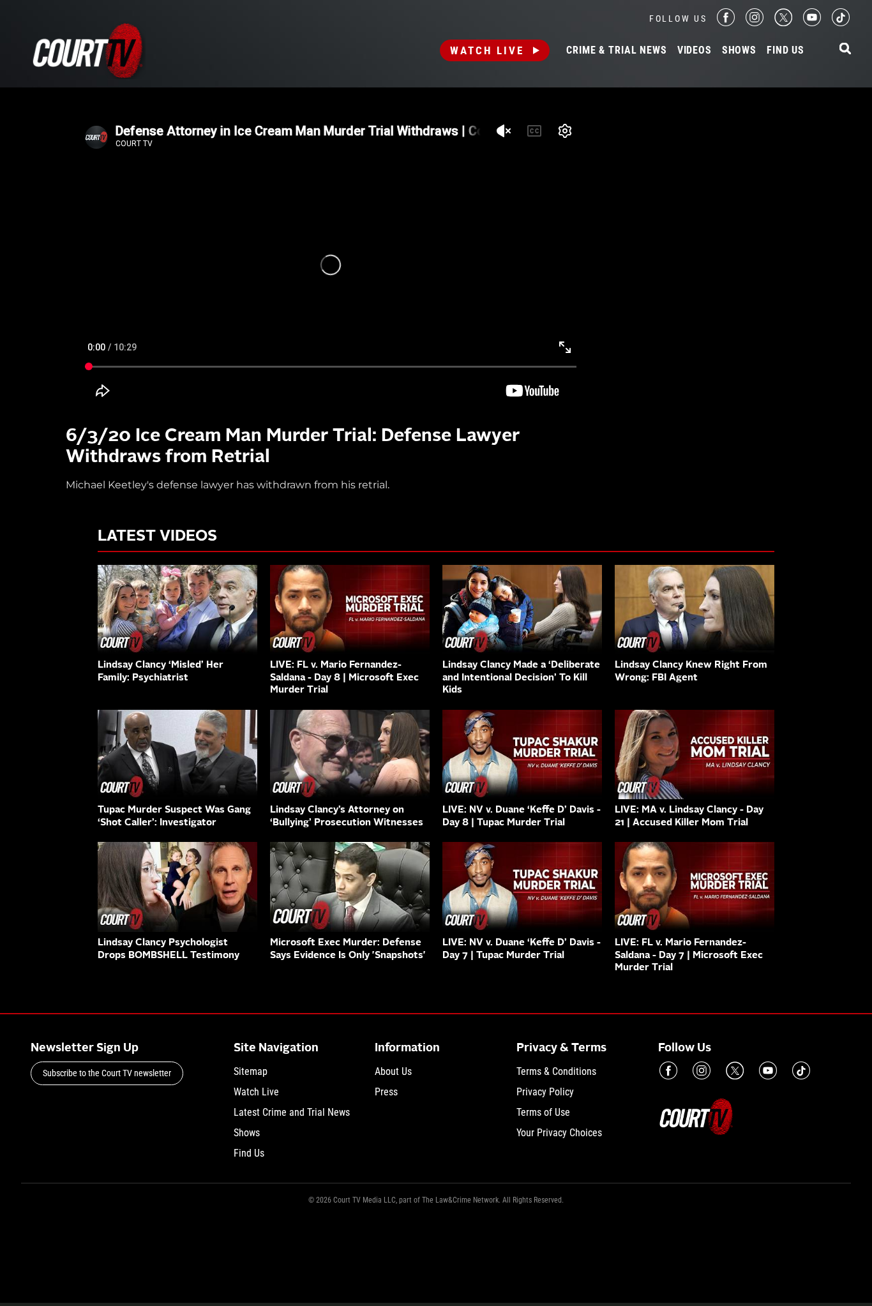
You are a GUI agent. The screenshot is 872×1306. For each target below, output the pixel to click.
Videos (694, 50)
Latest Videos (157, 536)
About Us (393, 1071)
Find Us (785, 50)
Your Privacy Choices (559, 1133)
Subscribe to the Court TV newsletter (107, 1073)
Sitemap (250, 1071)
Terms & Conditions (556, 1071)
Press (386, 1092)
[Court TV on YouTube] (812, 23)
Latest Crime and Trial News (292, 1112)
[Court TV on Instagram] (754, 23)
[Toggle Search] (845, 49)
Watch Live (487, 50)
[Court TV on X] (783, 23)
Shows (739, 50)
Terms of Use (543, 1112)
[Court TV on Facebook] (726, 23)
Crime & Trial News (616, 50)
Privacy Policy (545, 1092)
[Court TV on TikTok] (841, 23)
